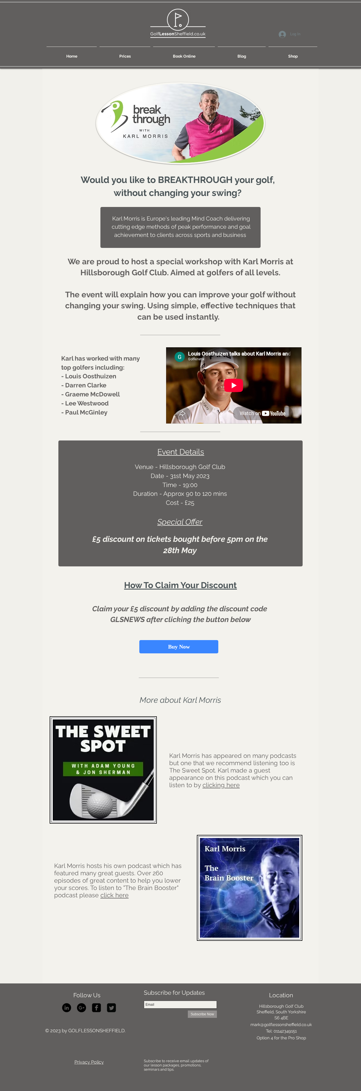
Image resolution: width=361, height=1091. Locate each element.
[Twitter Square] (111, 1007)
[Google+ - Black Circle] (81, 1007)
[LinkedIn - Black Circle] (66, 1007)
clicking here (221, 785)
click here (114, 895)
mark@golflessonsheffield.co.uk (281, 1024)
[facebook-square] (96, 1007)
